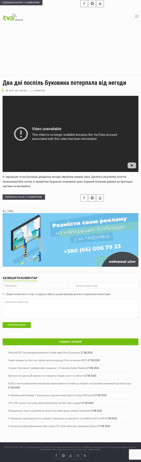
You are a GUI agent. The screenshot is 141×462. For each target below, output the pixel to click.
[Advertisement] (70, 50)
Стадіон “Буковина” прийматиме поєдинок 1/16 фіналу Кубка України (47, 368)
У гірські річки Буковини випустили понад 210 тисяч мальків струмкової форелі (53, 426)
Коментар (39, 90)
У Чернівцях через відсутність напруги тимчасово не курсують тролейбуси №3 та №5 (56, 418)
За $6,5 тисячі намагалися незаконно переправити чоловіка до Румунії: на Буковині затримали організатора (69, 383)
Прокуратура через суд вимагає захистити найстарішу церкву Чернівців (49, 410)
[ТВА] (13, 16)
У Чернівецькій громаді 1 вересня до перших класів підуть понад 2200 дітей (51, 395)
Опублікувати (17, 325)
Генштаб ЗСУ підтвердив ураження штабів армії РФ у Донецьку (44, 352)
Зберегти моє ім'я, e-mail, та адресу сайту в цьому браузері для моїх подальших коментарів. (58, 294)
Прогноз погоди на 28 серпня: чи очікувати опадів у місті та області (46, 375)
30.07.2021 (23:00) (18, 90)
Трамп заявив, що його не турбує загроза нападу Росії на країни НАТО (47, 360)
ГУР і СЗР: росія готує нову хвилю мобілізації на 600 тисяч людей (44, 403)
